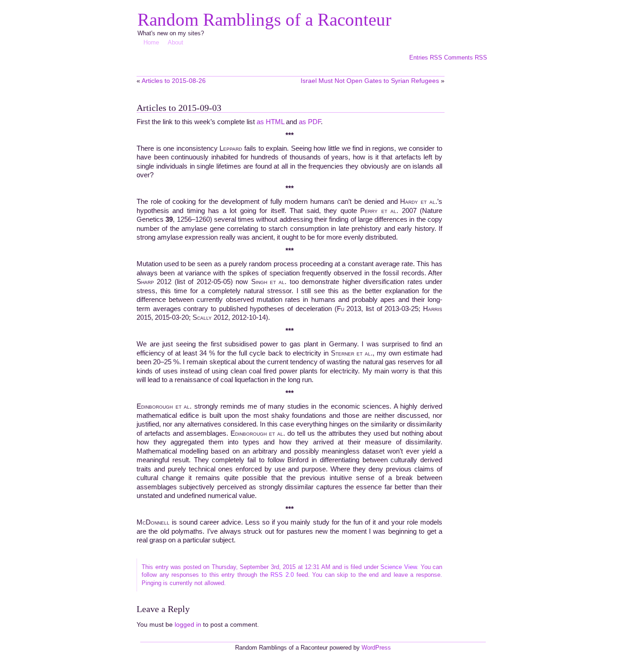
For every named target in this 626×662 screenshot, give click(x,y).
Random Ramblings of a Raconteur (264, 19)
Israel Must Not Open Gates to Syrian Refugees (370, 80)
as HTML (270, 122)
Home (151, 42)
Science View (398, 567)
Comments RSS (465, 57)
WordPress (376, 647)
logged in (188, 624)
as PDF (310, 122)
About (175, 42)
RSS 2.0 (282, 574)
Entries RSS (426, 57)
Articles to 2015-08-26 (174, 80)
